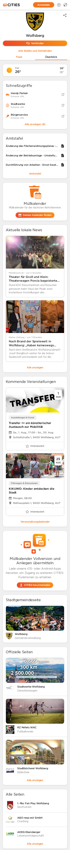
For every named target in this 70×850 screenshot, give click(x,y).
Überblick (51, 57)
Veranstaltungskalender (35, 521)
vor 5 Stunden (33, 272)
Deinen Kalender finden (37, 215)
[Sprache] (65, 5)
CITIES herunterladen (37, 585)
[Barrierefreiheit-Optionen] (59, 5)
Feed (19, 57)
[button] (35, 22)
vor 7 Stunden (34, 337)
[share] (64, 15)
